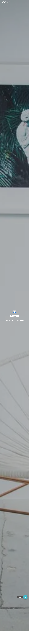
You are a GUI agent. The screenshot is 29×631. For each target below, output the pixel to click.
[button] (25, 597)
